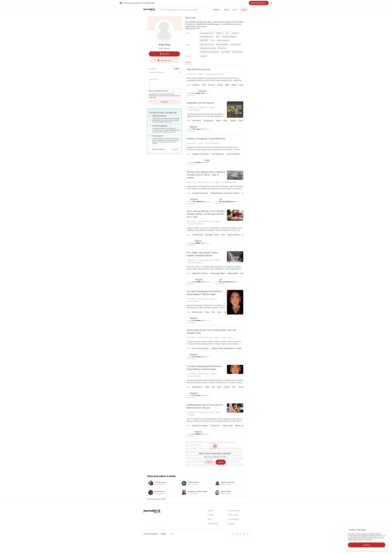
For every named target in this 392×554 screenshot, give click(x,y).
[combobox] (183, 10)
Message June (165, 60)
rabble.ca (219, 33)
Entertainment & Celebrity (208, 48)
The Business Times (207, 36)
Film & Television (236, 44)
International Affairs (222, 44)
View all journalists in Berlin (156, 499)
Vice (227, 33)
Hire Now (166, 54)
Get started (164, 102)
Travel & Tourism (237, 52)
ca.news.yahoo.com (207, 33)
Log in (235, 10)
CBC (218, 36)
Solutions (216, 10)
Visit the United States (258, 3)
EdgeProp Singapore (229, 36)
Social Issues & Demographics (209, 52)
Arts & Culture (225, 52)
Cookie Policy (367, 540)
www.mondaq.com (223, 40)
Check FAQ (175, 149)
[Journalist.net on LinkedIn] (248, 534)
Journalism (203, 56)
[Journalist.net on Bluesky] (233, 534)
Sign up (244, 10)
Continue (366, 545)
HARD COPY (204, 40)
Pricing (226, 10)
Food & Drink (222, 48)
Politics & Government (207, 44)
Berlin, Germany (164, 48)
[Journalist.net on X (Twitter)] (244, 534)
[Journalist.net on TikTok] (237, 534)
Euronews (235, 33)
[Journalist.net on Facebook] (240, 534)
